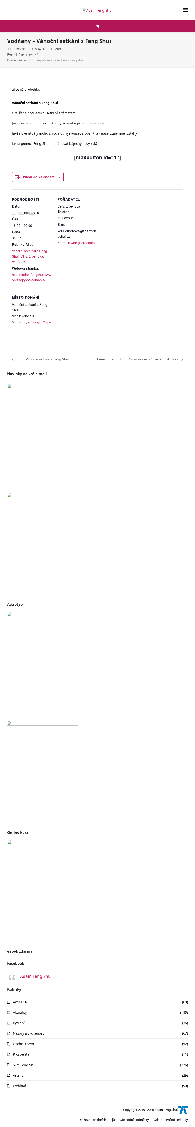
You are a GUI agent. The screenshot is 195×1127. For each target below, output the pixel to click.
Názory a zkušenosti (29, 1033)
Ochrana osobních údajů (97, 1120)
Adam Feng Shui (36, 976)
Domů (11, 60)
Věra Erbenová (31, 256)
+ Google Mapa (39, 322)
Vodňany (18, 261)
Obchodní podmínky (134, 1120)
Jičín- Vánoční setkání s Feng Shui (42, 359)
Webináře (20, 1086)
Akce (22, 60)
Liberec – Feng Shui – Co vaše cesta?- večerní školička (137, 359)
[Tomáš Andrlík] (183, 1110)
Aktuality (20, 1012)
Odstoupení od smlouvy (171, 1120)
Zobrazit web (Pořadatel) (76, 242)
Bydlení (19, 1023)
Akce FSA (20, 1002)
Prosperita (21, 1054)
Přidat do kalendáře (38, 177)
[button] (185, 10)
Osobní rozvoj (24, 1044)
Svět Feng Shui (24, 1065)
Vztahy (18, 1075)
